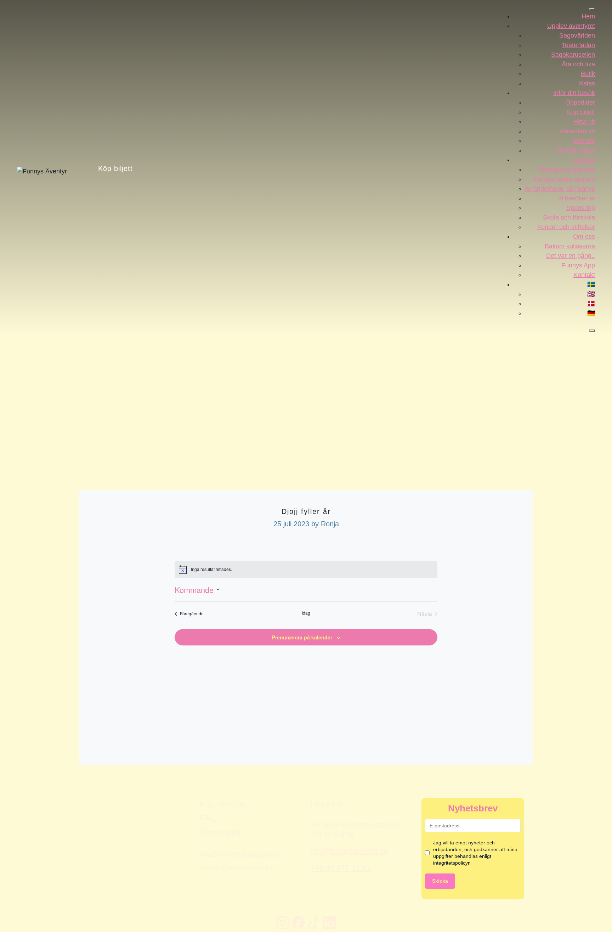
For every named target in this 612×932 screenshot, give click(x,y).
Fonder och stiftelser (566, 227)
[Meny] (592, 9)
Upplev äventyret (571, 25)
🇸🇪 (591, 284)
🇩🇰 (591, 303)
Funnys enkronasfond (564, 179)
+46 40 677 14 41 (340, 868)
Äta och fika (578, 64)
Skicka (440, 881)
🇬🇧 (591, 294)
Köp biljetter (223, 804)
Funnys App (578, 265)
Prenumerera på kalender (302, 637)
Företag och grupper (566, 169)
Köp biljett (115, 168)
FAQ (208, 818)
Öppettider (580, 102)
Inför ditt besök (574, 92)
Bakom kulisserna (570, 246)
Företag (584, 159)
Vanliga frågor (575, 150)
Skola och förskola (569, 217)
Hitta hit (584, 121)
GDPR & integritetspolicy (236, 868)
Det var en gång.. (570, 255)
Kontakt (584, 274)
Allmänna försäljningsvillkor (240, 854)
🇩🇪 (591, 313)
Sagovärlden (577, 35)
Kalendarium (577, 131)
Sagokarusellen (573, 54)
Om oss (584, 236)
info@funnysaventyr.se (349, 851)
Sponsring (580, 207)
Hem (588, 16)
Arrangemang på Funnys (560, 188)
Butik (588, 73)
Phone (7, 750)
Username (11, 750)
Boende (584, 140)
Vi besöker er (576, 198)
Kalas (587, 83)
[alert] (306, 569)
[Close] (592, 330)
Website (9, 750)
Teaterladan (578, 45)
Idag (306, 613)
